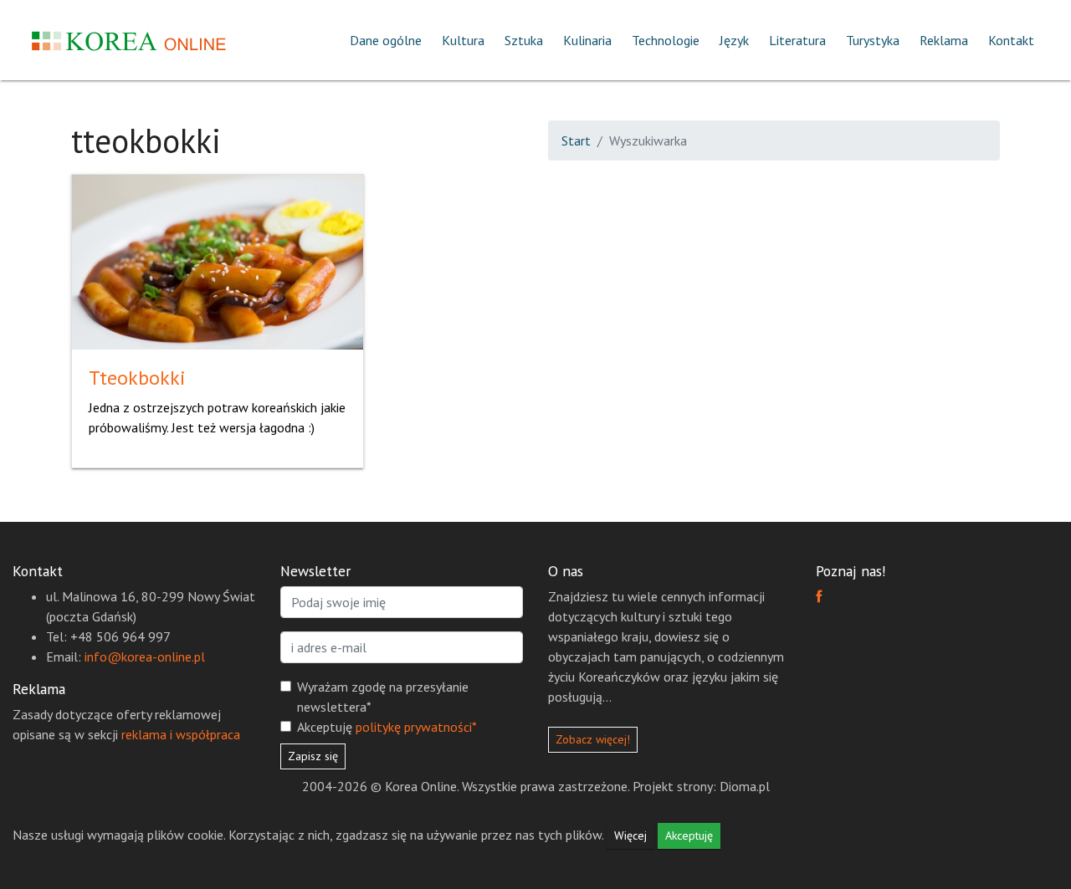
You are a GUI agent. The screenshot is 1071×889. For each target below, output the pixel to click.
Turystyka (872, 40)
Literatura (797, 40)
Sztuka (524, 40)
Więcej (630, 835)
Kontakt (1011, 40)
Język (734, 40)
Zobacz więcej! (593, 739)
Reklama (944, 40)
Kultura (463, 40)
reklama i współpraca (180, 734)
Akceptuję (387, 726)
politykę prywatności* (416, 726)
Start (576, 140)
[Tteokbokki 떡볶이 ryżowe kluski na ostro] (217, 260)
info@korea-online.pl (145, 656)
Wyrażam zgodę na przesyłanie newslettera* (383, 696)
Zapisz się (313, 756)
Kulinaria (587, 40)
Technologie (665, 40)
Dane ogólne (386, 40)
